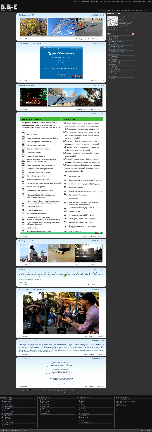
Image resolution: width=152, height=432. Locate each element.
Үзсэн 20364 (92, 39)
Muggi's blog (45, 399)
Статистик (114, 76)
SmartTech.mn (8, 401)
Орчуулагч (114, 74)
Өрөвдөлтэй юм (23, 359)
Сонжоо (83, 411)
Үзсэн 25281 (92, 336)
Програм (84, 80)
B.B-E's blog (6, 408)
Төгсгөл (72, 390)
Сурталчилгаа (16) (116, 63)
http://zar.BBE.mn (23, 282)
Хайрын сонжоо (120, 10)
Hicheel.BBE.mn (8, 422)
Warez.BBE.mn (8, 413)
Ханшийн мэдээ (85, 413)
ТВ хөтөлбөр (84, 417)
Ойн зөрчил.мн (8, 427)
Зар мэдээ (83, 408)
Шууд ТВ (83, 406)
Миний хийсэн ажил (132, 10)
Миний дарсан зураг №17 (26, 15)
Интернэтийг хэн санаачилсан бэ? (28, 341)
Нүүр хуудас (102, 10)
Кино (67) (114, 43)
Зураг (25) (114, 39)
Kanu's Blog (45, 406)
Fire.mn (6, 426)
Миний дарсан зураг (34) (118, 44)
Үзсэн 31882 (92, 354)
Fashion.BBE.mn (8, 419)
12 (42, 390)
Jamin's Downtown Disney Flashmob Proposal (32, 289)
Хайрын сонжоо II (116, 69)
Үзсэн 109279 (92, 80)
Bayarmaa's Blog (46, 413)
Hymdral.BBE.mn (8, 420)
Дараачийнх (64, 390)
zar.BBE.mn (22, 269)
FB (123, 404)
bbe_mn (115, 29)
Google (82, 399)
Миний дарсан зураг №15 (26, 241)
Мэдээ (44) (114, 53)
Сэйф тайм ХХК (8, 406)
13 (45, 390)
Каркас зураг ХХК (8, 411)
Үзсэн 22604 (92, 264)
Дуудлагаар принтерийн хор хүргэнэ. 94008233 (74, 1)
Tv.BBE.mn (7, 417)
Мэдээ (85, 354)
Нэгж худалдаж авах (86, 419)
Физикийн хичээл (47, 403)
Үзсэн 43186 (92, 109)
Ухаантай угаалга (24, 114)
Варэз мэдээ (84, 410)
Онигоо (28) (114, 58)
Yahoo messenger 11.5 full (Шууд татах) (30, 43)
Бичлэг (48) (114, 38)
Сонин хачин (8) (116, 61)
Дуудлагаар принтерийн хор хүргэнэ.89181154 (103, 1)
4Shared (83, 404)
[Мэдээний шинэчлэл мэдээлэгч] (133, 34)
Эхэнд (53, 390)
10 (36, 390)
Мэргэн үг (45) (115, 54)
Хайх (149, 10)
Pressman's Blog (46, 404)
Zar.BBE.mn (7, 424)
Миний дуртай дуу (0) (117, 46)
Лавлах (82, 420)
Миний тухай (111, 10)
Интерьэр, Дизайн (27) (117, 41)
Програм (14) (115, 59)
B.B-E (64, 384)
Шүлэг (85, 386)
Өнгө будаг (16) (115, 56)
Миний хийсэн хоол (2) (118, 51)
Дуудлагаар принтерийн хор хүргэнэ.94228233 (133, 1)
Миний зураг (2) (116, 48)
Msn (81, 403)
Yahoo (82, 401)
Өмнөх (58, 390)
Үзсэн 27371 (92, 386)
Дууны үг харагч (116, 73)
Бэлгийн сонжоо (115, 71)
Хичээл (85, 236)
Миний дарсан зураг (81, 39)
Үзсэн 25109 (92, 285)
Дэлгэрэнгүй (100, 39)
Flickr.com (123, 405)
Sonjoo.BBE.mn (8, 415)
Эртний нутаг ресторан (10, 410)
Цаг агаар (83, 415)
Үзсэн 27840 (92, 236)
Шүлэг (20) (114, 68)
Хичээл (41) (114, 66)
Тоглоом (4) (114, 64)
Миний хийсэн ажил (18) (118, 49)
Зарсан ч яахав (7, 399)
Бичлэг (85, 336)
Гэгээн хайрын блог (47, 410)
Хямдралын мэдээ (86, 422)
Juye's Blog (45, 408)
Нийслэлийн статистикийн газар (13, 403)
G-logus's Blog (46, 411)
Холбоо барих (143, 10)
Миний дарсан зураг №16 (26, 85)
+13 (48, 390)
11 (39, 390)
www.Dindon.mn (8, 404)
